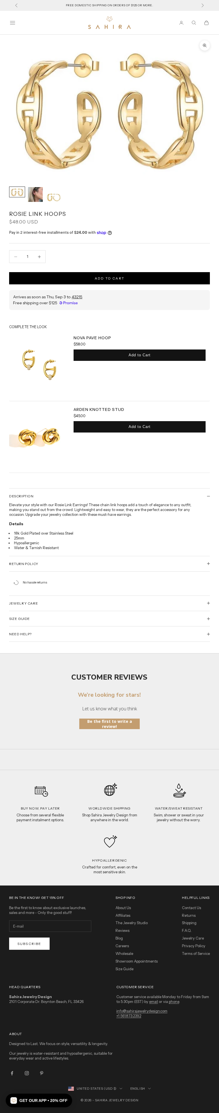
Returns (189, 915)
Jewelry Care (193, 938)
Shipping (189, 922)
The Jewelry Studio (131, 922)
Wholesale (124, 953)
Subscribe (29, 944)
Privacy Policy (193, 946)
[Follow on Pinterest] (41, 1073)
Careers (122, 946)
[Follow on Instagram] (27, 1073)
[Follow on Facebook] (12, 1073)
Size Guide (124, 969)
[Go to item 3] (54, 194)
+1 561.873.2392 (128, 1015)
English (137, 1089)
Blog (119, 938)
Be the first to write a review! (109, 724)
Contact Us (191, 907)
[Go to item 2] (35, 194)
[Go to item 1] (17, 192)
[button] (39, 1100)
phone (174, 1001)
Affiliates (122, 915)
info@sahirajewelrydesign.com (141, 1011)
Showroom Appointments (136, 961)
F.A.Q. (187, 930)
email (153, 1001)
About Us (123, 907)
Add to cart (109, 278)
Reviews (122, 930)
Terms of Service (196, 953)
